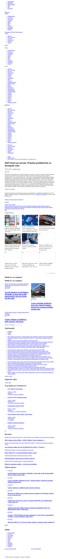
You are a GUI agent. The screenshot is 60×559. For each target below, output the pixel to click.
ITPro (9, 79)
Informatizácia (11, 89)
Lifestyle (10, 99)
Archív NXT (11, 40)
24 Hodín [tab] (10, 331)
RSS (9, 24)
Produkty (10, 95)
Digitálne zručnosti (12, 102)
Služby (6, 13)
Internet (9, 86)
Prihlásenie (7, 12)
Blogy (9, 23)
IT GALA (10, 17)
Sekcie (6, 45)
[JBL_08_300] (8, 376)
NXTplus (10, 20)
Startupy (10, 94)
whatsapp (14, 169)
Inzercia (9, 25)
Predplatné (10, 3)
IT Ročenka (10, 18)
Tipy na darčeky (11, 37)
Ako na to (10, 81)
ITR (9, 7)
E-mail (18, 169)
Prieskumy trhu (11, 90)
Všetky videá (8, 382)
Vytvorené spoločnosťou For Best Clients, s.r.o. (16, 551)
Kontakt (9, 29)
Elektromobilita (11, 4)
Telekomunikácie (12, 91)
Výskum (10, 77)
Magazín (10, 36)
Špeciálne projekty (12, 82)
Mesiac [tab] (9, 334)
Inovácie (10, 97)
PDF (9, 5)
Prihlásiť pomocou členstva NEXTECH (14, 199)
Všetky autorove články (10, 204)
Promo (9, 98)
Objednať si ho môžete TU (41, 194)
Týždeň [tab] (9, 332)
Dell (6, 210)
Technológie (10, 78)
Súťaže (9, 21)
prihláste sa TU (8, 195)
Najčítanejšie (11, 153)
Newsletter (10, 8)
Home (9, 156)
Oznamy (10, 93)
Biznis (9, 85)
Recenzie (10, 38)
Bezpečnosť (10, 87)
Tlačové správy (11, 83)
